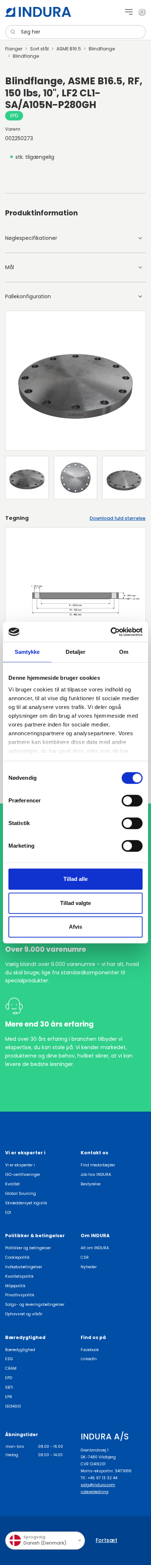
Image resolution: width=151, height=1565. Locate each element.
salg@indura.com (98, 1485)
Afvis (75, 927)
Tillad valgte (75, 903)
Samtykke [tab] (27, 652)
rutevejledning (94, 1492)
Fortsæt (106, 1540)
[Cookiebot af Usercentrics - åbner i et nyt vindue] (110, 632)
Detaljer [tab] (76, 652)
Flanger (13, 49)
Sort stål (39, 49)
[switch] (132, 800)
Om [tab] (123, 652)
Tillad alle (75, 879)
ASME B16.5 (68, 49)
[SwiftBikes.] (38, 12)
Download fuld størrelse (118, 518)
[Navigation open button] (129, 12)
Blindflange (102, 49)
